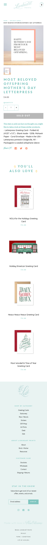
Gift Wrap (23, 424)
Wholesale (23, 466)
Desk (23, 431)
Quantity (8, 102)
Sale (23, 434)
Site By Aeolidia (23, 540)
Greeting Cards (23, 410)
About (23, 445)
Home (6, 20)
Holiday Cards (15, 20)
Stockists (23, 463)
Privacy (23, 533)
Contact (24, 469)
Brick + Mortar (23, 448)
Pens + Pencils (23, 417)
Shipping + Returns (23, 473)
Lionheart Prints (26, 530)
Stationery (23, 414)
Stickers (23, 420)
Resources (23, 452)
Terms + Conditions (23, 536)
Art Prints (23, 427)
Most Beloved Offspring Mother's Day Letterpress (23, 23)
